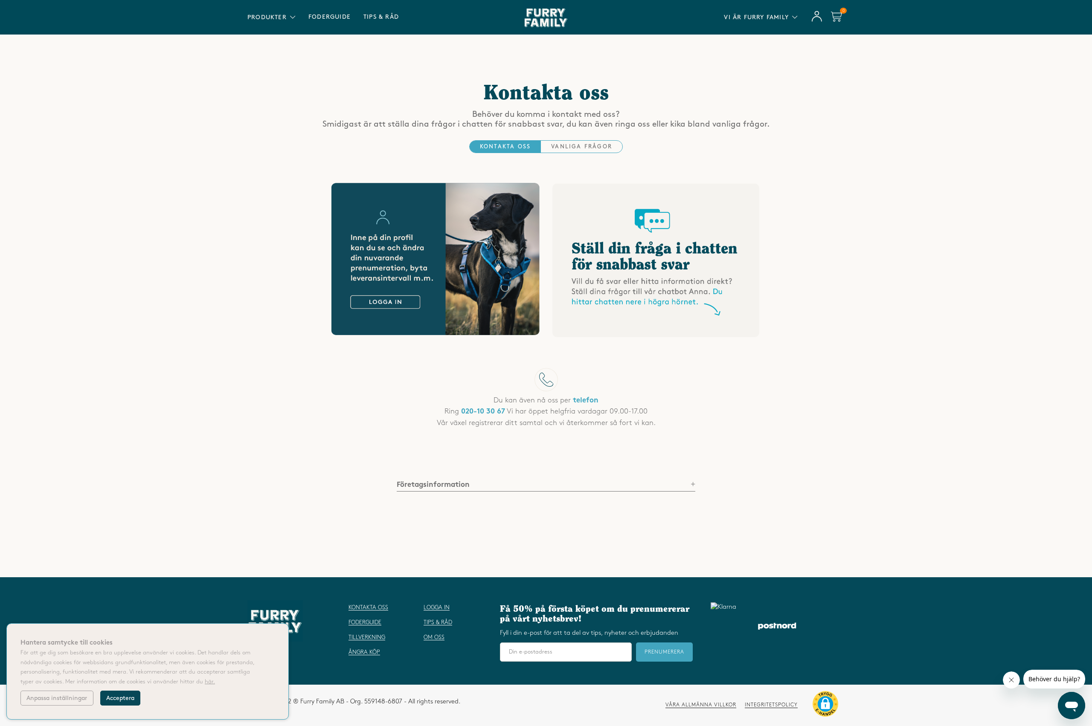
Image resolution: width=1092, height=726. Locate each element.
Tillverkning (367, 637)
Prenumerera (664, 652)
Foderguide (329, 17)
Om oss (434, 637)
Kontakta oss (368, 607)
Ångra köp (364, 652)
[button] (825, 705)
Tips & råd (381, 17)
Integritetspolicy (771, 705)
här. (210, 681)
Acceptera (120, 698)
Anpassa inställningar (56, 698)
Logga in (437, 607)
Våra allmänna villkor (700, 705)
